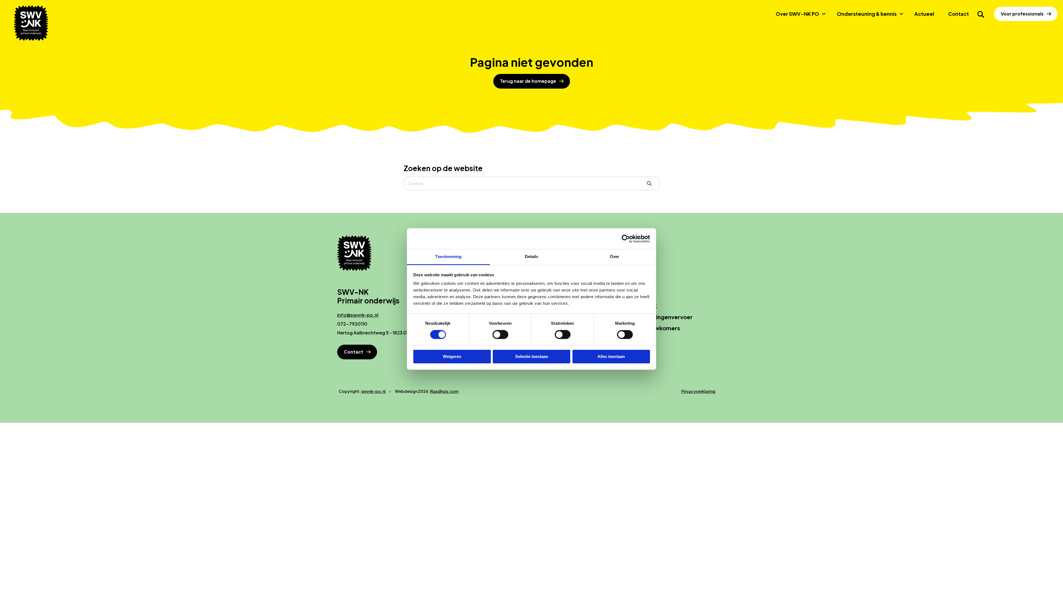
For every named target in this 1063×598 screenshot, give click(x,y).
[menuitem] (799, 14)
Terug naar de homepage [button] (528, 81)
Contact (958, 14)
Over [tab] (614, 256)
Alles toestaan (611, 356)
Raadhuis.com (444, 391)
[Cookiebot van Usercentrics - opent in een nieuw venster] (626, 238)
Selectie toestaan (531, 356)
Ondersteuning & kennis (867, 14)
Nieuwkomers (661, 327)
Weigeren (452, 356)
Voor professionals (1022, 14)
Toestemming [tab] (448, 256)
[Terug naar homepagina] (33, 23)
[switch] (500, 334)
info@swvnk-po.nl (357, 315)
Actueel (924, 14)
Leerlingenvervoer (667, 316)
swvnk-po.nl (373, 391)
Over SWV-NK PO (797, 14)
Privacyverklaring (698, 391)
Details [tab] (531, 256)
